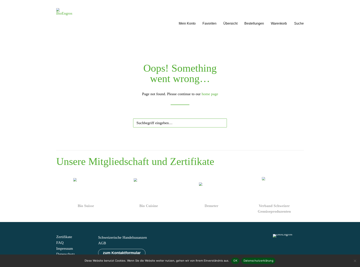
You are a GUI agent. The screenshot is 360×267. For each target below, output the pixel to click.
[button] (299, 18)
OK (235, 260)
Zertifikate (64, 237)
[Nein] (355, 261)
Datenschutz (65, 254)
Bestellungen (254, 23)
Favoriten (209, 23)
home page (210, 94)
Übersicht (230, 23)
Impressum (64, 248)
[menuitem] (187, 18)
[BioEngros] (64, 18)
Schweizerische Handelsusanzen (122, 237)
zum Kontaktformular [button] (122, 253)
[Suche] (180, 122)
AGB (102, 243)
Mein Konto (187, 23)
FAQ (60, 243)
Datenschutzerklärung (258, 260)
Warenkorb (279, 23)
